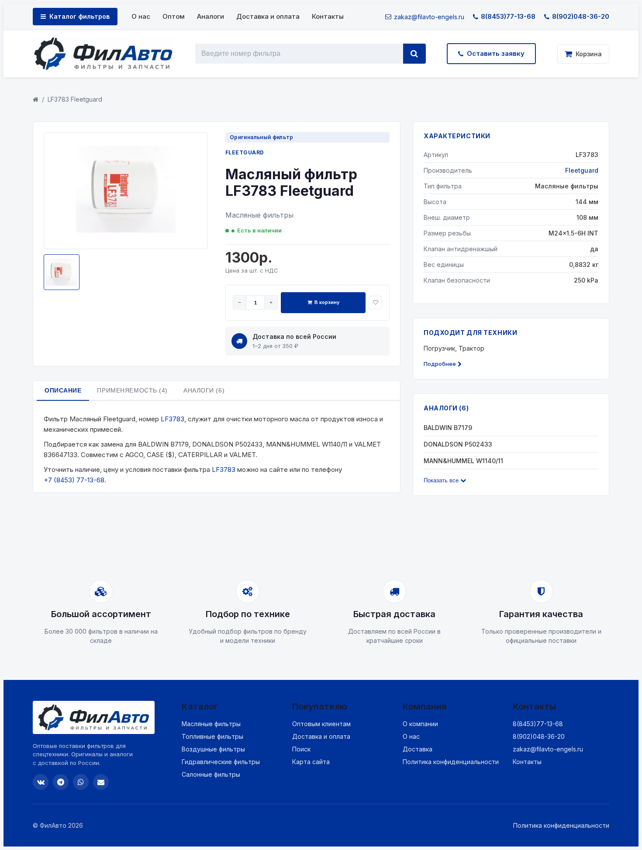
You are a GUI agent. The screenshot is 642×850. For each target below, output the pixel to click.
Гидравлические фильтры (221, 761)
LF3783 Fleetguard (75, 99)
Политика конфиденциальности (451, 761)
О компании (420, 723)
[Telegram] (61, 782)
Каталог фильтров (79, 16)
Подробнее (440, 363)
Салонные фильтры (211, 774)
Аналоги (210, 16)
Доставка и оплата (268, 16)
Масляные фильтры (211, 723)
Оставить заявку (496, 53)
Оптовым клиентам (321, 723)
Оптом (173, 16)
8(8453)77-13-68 (508, 16)
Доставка (417, 749)
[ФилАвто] (103, 53)
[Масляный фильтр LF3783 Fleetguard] (126, 236)
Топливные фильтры (212, 736)
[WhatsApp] (81, 782)
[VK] (40, 782)
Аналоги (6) (203, 390)
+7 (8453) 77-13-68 (74, 480)
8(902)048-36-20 (580, 16)
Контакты (328, 16)
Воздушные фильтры (213, 749)
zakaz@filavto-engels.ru (429, 16)
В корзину (326, 302)
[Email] (101, 782)
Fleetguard (244, 152)
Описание (63, 390)
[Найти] (414, 54)
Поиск (301, 749)
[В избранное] (375, 302)
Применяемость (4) (132, 390)
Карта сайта (311, 761)
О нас (140, 16)
